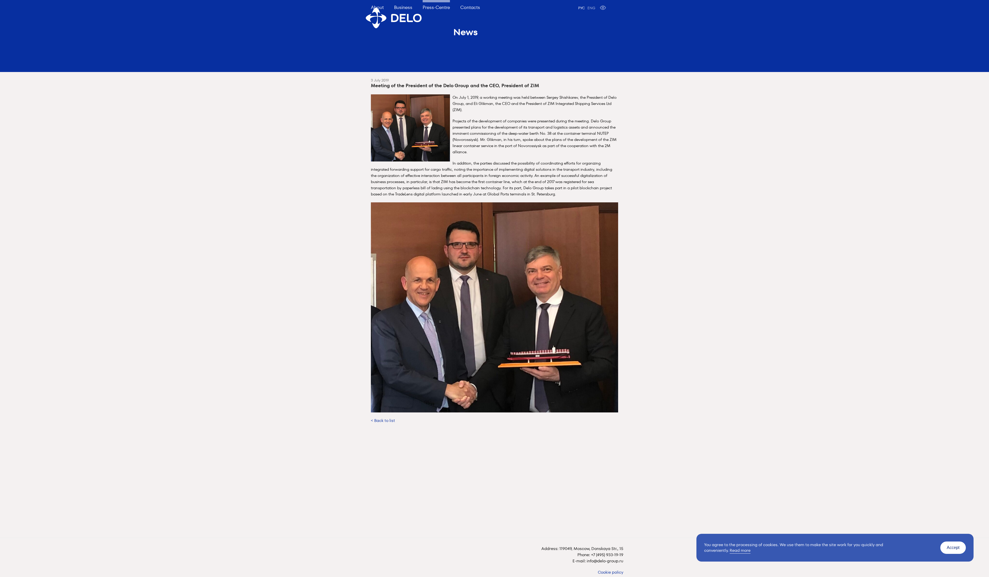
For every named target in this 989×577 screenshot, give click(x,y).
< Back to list (383, 420)
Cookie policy (610, 572)
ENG (591, 8)
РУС (581, 8)
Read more (740, 550)
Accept (953, 547)
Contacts (470, 7)
